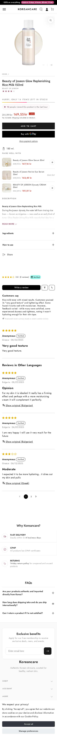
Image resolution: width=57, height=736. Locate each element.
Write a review (21, 287)
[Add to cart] (52, 162)
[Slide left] (44, 65)
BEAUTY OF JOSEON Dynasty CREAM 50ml (29, 186)
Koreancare (28, 662)
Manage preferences (28, 731)
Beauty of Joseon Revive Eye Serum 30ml (28, 173)
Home (4, 74)
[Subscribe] (47, 651)
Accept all (28, 724)
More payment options (28, 141)
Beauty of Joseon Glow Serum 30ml (28, 160)
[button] (41, 9)
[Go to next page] (36, 497)
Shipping (15, 118)
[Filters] (45, 287)
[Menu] (4, 9)
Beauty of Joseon (10, 88)
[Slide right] (51, 65)
